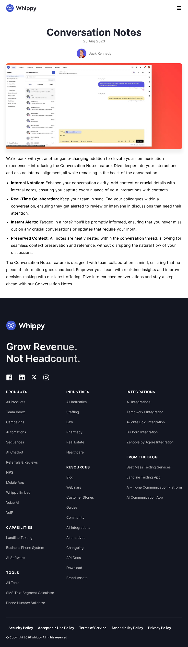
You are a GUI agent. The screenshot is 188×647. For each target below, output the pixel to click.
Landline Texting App (144, 477)
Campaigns (15, 422)
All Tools (12, 583)
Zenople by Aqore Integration (150, 442)
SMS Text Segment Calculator (30, 593)
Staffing (72, 412)
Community (75, 517)
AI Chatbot (14, 452)
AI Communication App (145, 497)
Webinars (73, 487)
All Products (15, 402)
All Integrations (78, 527)
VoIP (9, 512)
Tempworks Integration (145, 412)
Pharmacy (74, 432)
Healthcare (75, 452)
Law (69, 422)
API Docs (73, 558)
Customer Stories (80, 497)
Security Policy (21, 628)
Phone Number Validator (25, 603)
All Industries (76, 402)
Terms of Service (92, 628)
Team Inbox (15, 412)
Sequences (15, 442)
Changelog (75, 547)
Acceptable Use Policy (56, 628)
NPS (9, 472)
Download (74, 568)
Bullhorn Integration (142, 432)
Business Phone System (25, 547)
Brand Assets (76, 578)
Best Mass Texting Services (149, 467)
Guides (71, 507)
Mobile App (15, 482)
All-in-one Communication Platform (154, 487)
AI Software (15, 558)
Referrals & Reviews (22, 462)
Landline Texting (19, 537)
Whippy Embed (18, 492)
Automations (16, 432)
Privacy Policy (159, 628)
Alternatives (75, 537)
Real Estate (75, 442)
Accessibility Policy (127, 628)
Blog (69, 477)
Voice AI (12, 502)
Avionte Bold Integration (146, 422)
